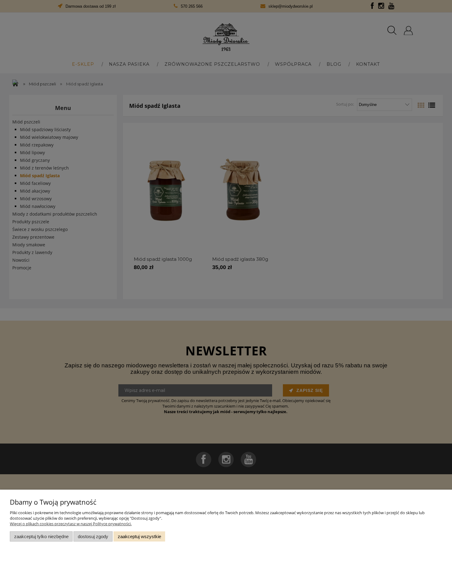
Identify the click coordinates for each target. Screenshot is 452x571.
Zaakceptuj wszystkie (139, 536)
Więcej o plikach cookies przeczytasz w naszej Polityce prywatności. (71, 523)
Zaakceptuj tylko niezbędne (41, 536)
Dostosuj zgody (93, 536)
